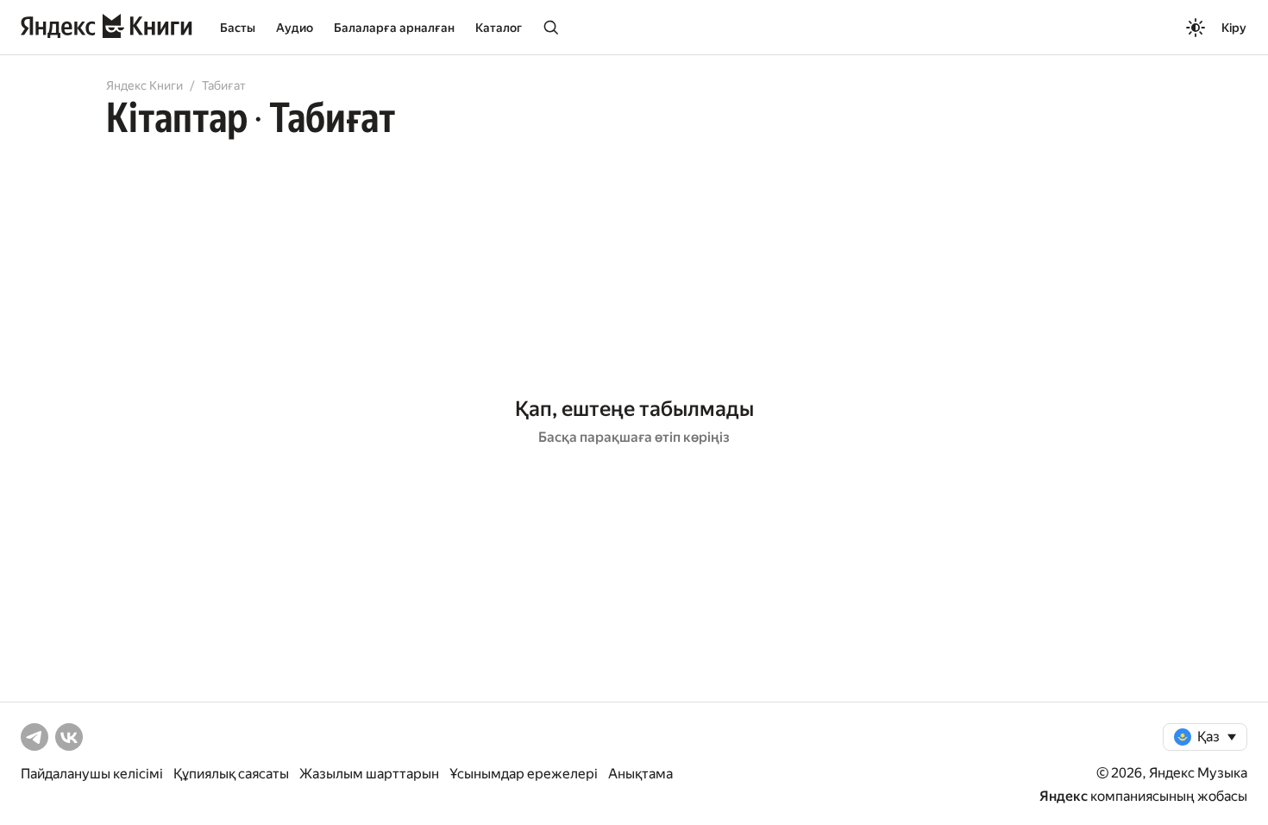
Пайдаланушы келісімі (92, 773)
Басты (237, 28)
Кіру (1233, 28)
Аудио (294, 28)
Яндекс (1063, 796)
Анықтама (640, 773)
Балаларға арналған (394, 28)
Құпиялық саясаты (231, 773)
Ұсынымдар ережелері (523, 773)
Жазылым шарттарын (369, 773)
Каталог (498, 28)
